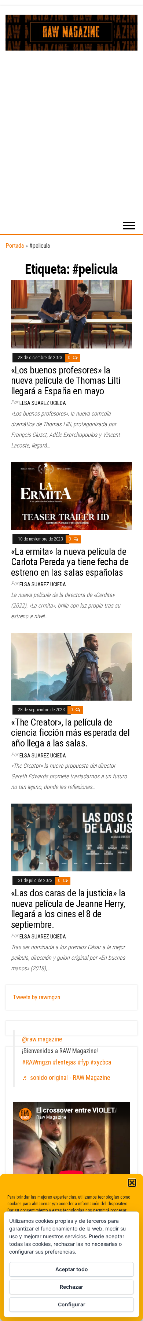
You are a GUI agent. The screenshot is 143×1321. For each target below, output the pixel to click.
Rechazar (71, 1287)
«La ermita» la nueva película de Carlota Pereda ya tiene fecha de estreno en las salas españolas (69, 562)
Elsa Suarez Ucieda (42, 403)
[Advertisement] (71, 125)
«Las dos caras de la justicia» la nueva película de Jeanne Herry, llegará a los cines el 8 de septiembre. (68, 909)
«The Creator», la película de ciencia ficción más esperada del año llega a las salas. (70, 733)
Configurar (71, 1304)
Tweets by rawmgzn (36, 997)
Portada (15, 245)
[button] (132, 1183)
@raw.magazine (42, 1039)
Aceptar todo (71, 1269)
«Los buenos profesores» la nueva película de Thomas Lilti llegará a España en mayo (65, 380)
